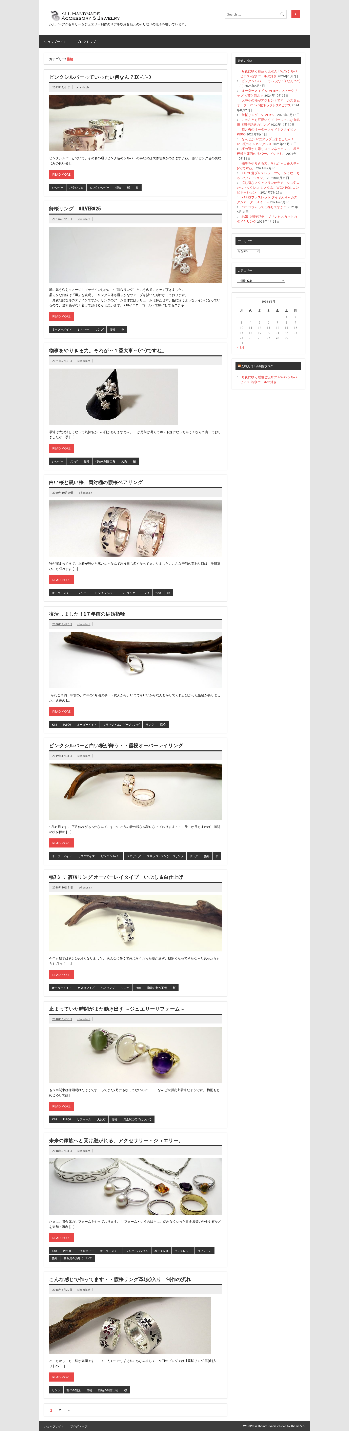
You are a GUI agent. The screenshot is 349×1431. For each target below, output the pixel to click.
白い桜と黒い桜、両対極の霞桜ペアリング (96, 482)
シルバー (57, 187)
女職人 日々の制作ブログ (257, 366)
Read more (61, 174)
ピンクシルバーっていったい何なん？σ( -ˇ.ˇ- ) (100, 76)
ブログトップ (86, 42)
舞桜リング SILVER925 (75, 208)
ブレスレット (182, 1251)
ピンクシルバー (99, 187)
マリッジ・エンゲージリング (121, 724)
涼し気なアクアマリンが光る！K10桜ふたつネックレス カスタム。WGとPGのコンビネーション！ (268, 187)
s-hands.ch (82, 87)
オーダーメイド (62, 329)
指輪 (118, 187)
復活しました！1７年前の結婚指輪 (87, 613)
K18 (54, 724)
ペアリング (128, 593)
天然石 (101, 1119)
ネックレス (161, 1251)
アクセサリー (85, 1251)
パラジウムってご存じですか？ (264, 207)
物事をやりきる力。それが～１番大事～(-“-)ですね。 (108, 350)
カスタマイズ (86, 856)
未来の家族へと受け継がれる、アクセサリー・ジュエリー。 (116, 1140)
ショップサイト (55, 42)
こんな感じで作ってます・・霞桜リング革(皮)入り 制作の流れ (120, 1279)
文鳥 (124, 461)
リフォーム (84, 1119)
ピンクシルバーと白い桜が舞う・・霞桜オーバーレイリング (116, 745)
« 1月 (240, 347)
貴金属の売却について (137, 1119)
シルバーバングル (137, 1251)
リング (99, 329)
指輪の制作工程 (105, 461)
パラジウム (76, 187)
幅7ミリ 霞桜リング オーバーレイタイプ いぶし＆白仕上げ (116, 877)
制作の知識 (73, 1390)
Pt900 (67, 724)
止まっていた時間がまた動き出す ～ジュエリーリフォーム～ (117, 1008)
